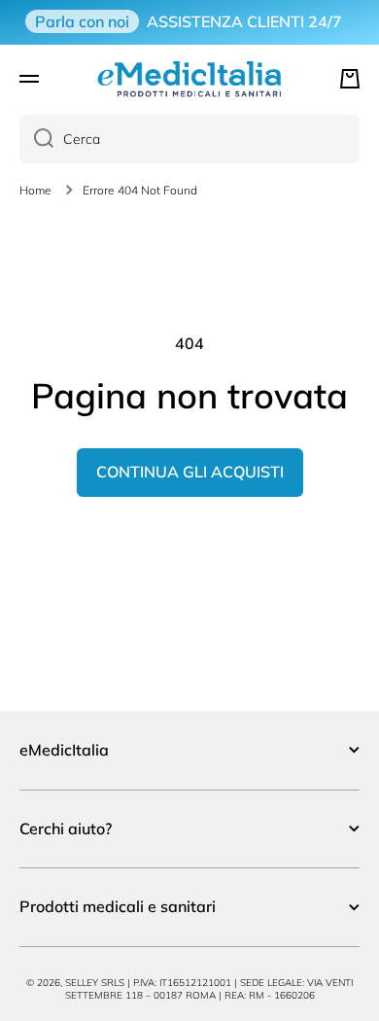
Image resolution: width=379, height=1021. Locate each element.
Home (35, 190)
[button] (350, 78)
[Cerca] (36, 139)
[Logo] (189, 78)
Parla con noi (82, 21)
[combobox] (189, 139)
